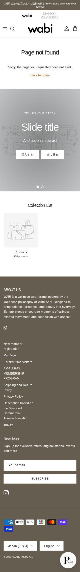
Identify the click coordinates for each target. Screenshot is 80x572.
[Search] (15, 29)
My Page (10, 355)
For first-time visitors (18, 362)
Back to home (40, 75)
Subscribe (40, 478)
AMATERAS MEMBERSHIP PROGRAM (14, 373)
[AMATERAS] (50, 15)
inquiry (8, 424)
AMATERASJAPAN (22, 556)
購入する (27, 154)
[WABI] (27, 15)
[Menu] (5, 29)
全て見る (52, 154)
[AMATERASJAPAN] (40, 28)
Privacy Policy (13, 396)
